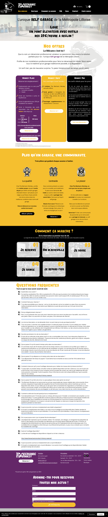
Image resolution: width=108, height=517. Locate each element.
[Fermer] (106, 514)
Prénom (35, 485)
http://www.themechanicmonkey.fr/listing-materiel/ (36, 438)
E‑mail (35, 496)
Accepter (100, 514)
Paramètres (92, 514)
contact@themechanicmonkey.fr (54, 510)
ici (31, 111)
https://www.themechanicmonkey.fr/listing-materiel (36, 375)
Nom (34, 491)
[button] (88, 6)
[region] (28, 249)
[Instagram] (85, 456)
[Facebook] (87, 456)
